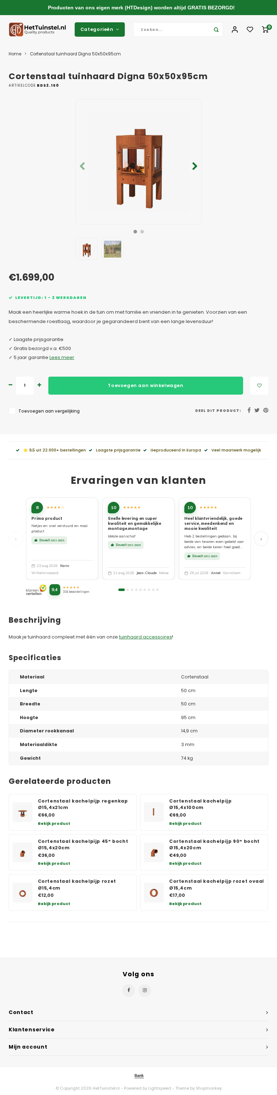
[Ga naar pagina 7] (149, 590)
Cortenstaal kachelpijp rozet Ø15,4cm (77, 884)
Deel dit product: (218, 410)
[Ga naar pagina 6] (145, 590)
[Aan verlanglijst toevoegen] (259, 386)
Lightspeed (159, 1088)
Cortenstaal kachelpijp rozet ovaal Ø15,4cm (216, 884)
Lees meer (61, 357)
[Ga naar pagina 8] (153, 590)
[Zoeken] (216, 29)
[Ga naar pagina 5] (140, 590)
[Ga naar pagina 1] (121, 590)
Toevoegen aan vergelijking (49, 411)
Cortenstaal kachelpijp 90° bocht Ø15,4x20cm (214, 844)
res (168, 637)
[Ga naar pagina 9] (157, 590)
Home (15, 54)
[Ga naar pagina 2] (128, 590)
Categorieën (97, 29)
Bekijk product (54, 823)
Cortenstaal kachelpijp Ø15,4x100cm (200, 804)
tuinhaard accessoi (141, 637)
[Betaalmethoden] (138, 1076)
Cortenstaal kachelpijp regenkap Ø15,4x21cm (83, 804)
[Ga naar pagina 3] (132, 590)
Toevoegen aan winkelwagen (145, 385)
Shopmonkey (209, 1088)
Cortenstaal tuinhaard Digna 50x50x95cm (75, 54)
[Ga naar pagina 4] (136, 590)
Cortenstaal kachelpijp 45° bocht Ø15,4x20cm (83, 844)
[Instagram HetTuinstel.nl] (144, 990)
